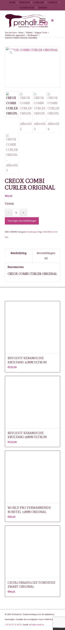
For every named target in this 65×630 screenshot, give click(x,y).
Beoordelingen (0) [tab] (46, 256)
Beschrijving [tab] (19, 253)
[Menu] (41, 21)
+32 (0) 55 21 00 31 (13, 625)
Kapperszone (27, 8)
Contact (52, 2)
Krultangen (32, 232)
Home (12, 2)
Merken (42, 8)
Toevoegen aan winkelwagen (21, 221)
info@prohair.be (36, 625)
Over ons (39, 2)
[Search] (32, 21)
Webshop (24, 2)
